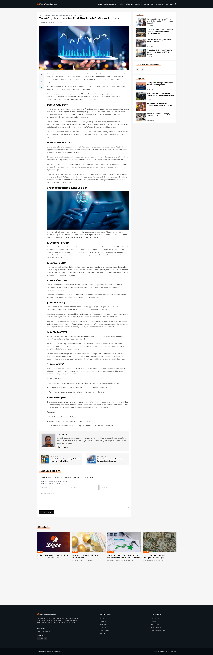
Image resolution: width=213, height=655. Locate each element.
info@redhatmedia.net (43, 631)
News (100, 4)
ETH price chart (72, 164)
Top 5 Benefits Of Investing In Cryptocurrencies (67, 417)
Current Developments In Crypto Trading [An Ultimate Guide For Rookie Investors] (81, 426)
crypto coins (74, 79)
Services (169, 4)
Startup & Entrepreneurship (153, 4)
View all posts (62, 447)
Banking (138, 4)
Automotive (155, 624)
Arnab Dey (44, 22)
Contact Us (103, 621)
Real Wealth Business (45, 651)
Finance (47, 15)
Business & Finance (110, 4)
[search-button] (175, 4)
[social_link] (137, 69)
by (150, 25)
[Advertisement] (86, 591)
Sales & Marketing (126, 4)
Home (40, 15)
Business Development (158, 630)
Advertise (103, 627)
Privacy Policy (104, 630)
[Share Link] (41, 74)
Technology (155, 618)
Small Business (156, 627)
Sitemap (102, 633)
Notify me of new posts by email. (51, 483)
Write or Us (103, 624)
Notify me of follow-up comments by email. (54, 481)
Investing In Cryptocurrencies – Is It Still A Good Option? (70, 421)
